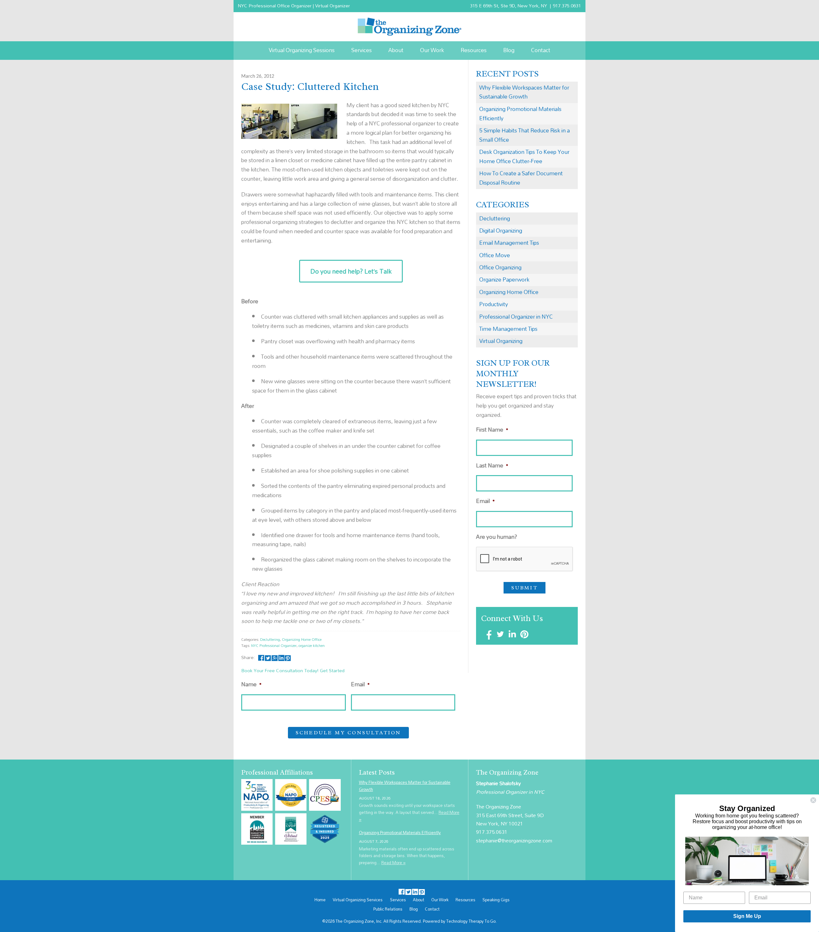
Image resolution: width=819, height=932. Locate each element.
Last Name (492, 466)
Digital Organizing (500, 230)
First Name (492, 430)
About (395, 50)
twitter (268, 657)
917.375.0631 (567, 5)
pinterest (287, 657)
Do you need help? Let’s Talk (351, 271)
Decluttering (270, 639)
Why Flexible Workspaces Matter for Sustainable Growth (524, 92)
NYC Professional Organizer (274, 645)
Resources (474, 50)
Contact (540, 50)
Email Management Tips (509, 242)
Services (361, 50)
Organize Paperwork (504, 279)
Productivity (493, 304)
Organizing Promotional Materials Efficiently (520, 113)
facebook (261, 657)
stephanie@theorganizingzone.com (514, 840)
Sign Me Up (747, 916)
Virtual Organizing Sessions (302, 50)
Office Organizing (500, 267)
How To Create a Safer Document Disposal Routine (521, 178)
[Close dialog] (813, 800)
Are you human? (496, 537)
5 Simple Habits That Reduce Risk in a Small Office (524, 135)
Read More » (393, 862)
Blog (508, 50)
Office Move (494, 255)
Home (320, 900)
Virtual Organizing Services (358, 900)
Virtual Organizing (500, 341)
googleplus (274, 657)
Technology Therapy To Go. (471, 921)
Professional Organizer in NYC (516, 316)
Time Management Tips (508, 328)
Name (251, 685)
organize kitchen (311, 645)
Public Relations (387, 909)
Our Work (432, 50)
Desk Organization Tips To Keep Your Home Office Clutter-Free (524, 156)
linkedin (281, 657)
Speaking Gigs (496, 900)
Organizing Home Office (302, 639)
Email (360, 685)
